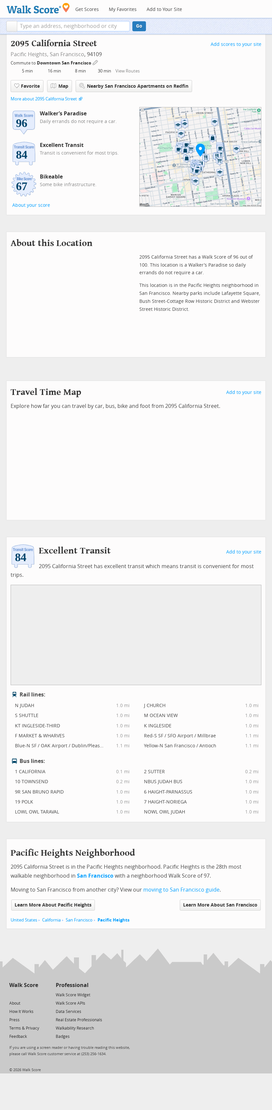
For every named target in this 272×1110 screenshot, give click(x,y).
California (51, 920)
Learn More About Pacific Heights (53, 905)
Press (14, 1020)
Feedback (18, 1036)
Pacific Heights (113, 920)
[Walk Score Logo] (38, 8)
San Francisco (67, 54)
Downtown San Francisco (64, 63)
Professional (72, 985)
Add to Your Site (164, 9)
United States (24, 920)
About (14, 1003)
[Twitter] (13, 994)
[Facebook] (23, 994)
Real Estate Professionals (79, 1020)
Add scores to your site (236, 44)
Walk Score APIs (70, 1003)
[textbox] (73, 26)
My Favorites (123, 9)
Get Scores (87, 9)
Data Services (68, 1011)
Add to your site (243, 392)
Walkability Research (75, 1028)
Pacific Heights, (29, 54)
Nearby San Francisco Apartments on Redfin (137, 86)
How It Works (21, 1011)
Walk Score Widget (73, 995)
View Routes (127, 70)
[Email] (33, 994)
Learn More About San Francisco (220, 905)
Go (139, 26)
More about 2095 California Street (44, 98)
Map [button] (63, 86)
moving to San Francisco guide (181, 890)
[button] (11, 26)
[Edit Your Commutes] (95, 62)
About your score (31, 205)
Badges (63, 1036)
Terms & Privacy (24, 1028)
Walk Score (23, 985)
